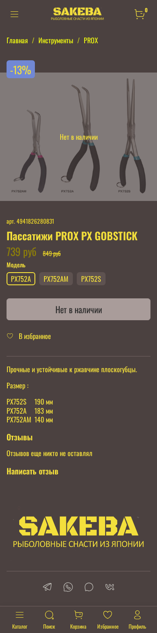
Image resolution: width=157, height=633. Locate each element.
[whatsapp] (68, 588)
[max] (88, 588)
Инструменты (55, 40)
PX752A (21, 278)
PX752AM (56, 278)
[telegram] (47, 588)
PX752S (91, 278)
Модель (16, 265)
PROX (91, 40)
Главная (17, 40)
